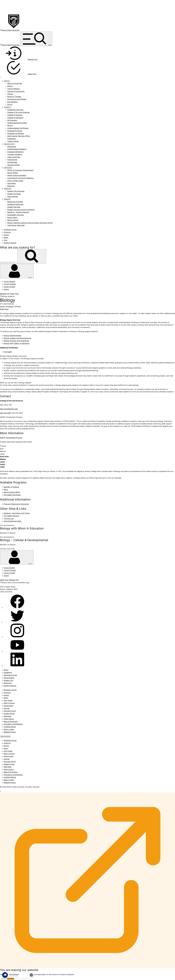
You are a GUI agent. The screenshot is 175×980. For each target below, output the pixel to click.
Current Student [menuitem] (10, 284)
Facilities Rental (10, 727)
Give (5, 240)
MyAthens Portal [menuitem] (10, 740)
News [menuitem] (6, 748)
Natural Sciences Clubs (12, 521)
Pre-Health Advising (11, 516)
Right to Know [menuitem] (9, 754)
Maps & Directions (11, 721)
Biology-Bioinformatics (12, 336)
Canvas (6, 708)
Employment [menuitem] (8, 756)
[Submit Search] (31, 256)
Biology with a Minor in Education (17, 343)
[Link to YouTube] (17, 651)
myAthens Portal (10, 230)
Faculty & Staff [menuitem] (9, 287)
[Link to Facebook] (17, 608)
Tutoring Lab (8, 518)
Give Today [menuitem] (8, 751)
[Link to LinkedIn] (17, 666)
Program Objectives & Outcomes (16, 504)
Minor (6, 490)
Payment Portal (10, 711)
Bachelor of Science (11, 487)
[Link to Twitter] (17, 622)
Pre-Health (8, 352)
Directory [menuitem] (7, 743)
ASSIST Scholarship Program (11, 438)
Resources (7, 199)
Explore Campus (10, 243)
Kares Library (9, 719)
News (6, 238)
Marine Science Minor (12, 492)
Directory (7, 232)
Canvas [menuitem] (6, 759)
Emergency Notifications (13, 724)
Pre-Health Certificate (12, 495)
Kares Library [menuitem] (9, 769)
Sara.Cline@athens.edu (9, 409)
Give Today (8, 700)
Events (6, 235)
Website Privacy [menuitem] (10, 783)
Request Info (5, 294)
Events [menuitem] (6, 746)
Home (2, 306)
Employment (8, 706)
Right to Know (9, 703)
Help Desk (7, 716)
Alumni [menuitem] (6, 289)
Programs (9, 306)
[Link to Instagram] (17, 637)
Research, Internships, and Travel (16, 513)
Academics (7, 107)
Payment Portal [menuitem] (10, 762)
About (6, 670)
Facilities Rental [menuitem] (10, 777)
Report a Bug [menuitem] (9, 780)
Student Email (9, 714)
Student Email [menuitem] (9, 764)
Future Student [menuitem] (9, 282)
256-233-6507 (5, 413)
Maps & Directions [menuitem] (11, 772)
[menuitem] (14, 83)
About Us (6, 81)
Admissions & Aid (9, 144)
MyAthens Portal (10, 690)
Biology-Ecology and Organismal (16, 341)
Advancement (8, 167)
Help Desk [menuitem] (7, 767)
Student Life (7, 188)
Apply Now (14, 294)
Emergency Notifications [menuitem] (13, 775)
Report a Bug (9, 729)
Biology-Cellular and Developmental (17, 338)
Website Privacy (10, 732)
